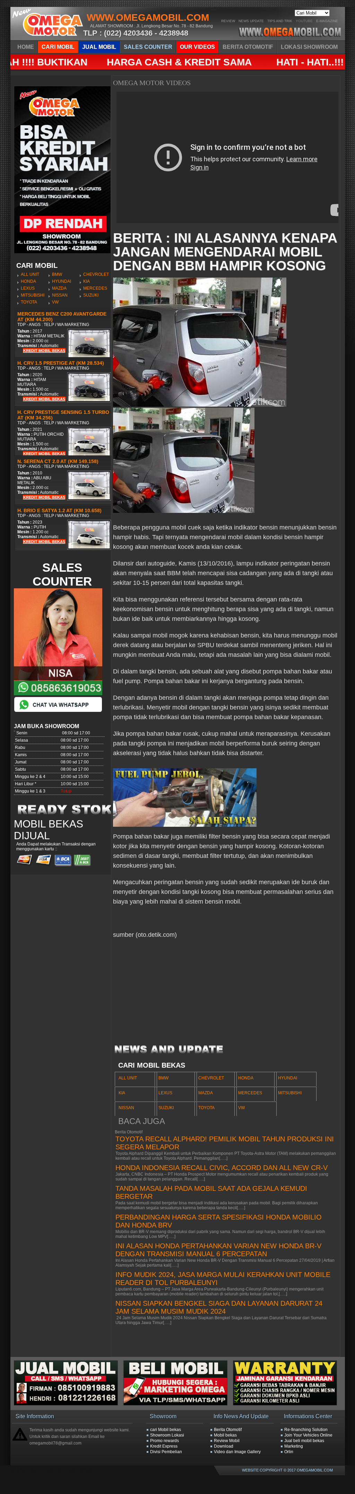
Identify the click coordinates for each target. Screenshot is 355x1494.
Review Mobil (227, 1440)
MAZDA (59, 288)
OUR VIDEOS (197, 47)
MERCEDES (95, 288)
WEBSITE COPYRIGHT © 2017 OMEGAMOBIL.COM (287, 1470)
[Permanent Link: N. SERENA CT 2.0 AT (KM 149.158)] (89, 499)
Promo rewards (164, 1440)
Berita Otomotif (228, 1429)
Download (223, 1446)
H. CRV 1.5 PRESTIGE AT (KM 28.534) (60, 363)
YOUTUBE (304, 21)
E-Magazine (327, 21)
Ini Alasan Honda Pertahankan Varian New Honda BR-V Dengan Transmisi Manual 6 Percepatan (218, 1250)
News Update (251, 21)
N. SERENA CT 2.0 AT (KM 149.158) (57, 461)
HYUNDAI (61, 281)
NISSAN (60, 295)
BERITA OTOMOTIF (248, 47)
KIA (86, 281)
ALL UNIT (30, 274)
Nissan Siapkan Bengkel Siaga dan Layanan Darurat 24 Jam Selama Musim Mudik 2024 (218, 1307)
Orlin (288, 1451)
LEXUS (28, 288)
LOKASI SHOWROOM (309, 47)
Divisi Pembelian (166, 1451)
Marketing (293, 1446)
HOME (25, 47)
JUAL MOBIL (99, 47)
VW (55, 302)
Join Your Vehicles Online (308, 1435)
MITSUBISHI (32, 295)
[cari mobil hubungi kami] (178, 1404)
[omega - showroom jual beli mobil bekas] (48, 38)
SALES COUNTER (148, 47)
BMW (57, 274)
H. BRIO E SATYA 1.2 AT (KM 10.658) (59, 510)
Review (228, 21)
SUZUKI (90, 295)
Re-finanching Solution (306, 1429)
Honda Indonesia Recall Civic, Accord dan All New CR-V (221, 1167)
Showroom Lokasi (167, 1435)
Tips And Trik (279, 21)
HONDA (28, 281)
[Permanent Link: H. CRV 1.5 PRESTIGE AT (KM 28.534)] (89, 400)
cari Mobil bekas (165, 1429)
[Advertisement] (225, 995)
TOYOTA (29, 302)
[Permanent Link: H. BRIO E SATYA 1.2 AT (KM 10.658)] (89, 548)
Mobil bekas (225, 1435)
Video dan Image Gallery (237, 1451)
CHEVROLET (96, 274)
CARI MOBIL (58, 47)
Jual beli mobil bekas (304, 1440)
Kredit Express (164, 1446)
